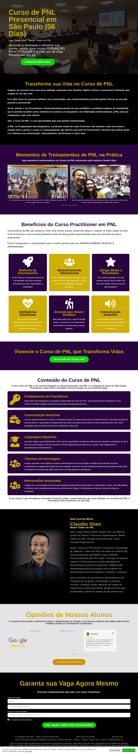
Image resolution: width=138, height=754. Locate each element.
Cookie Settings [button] (115, 750)
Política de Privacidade (85, 737)
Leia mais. (28, 751)
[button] (10, 184)
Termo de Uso (117, 737)
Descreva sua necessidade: (18, 711)
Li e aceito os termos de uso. (21, 720)
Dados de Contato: (14, 698)
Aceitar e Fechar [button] (129, 750)
